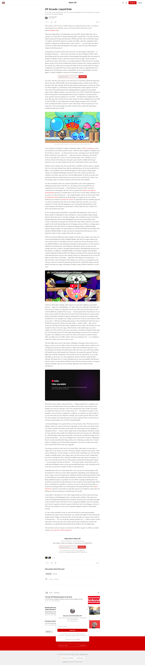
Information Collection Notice (72, 635)
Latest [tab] (50, 592)
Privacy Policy (84, 635)
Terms (76, 654)
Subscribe (132, 2)
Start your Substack (68, 658)
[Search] (123, 2)
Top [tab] (47, 592)
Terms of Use (80, 633)
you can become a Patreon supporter (60, 530)
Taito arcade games (88, 148)
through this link (54, 30)
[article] (72, 600)
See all (48, 631)
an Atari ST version (67, 199)
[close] (87, 609)
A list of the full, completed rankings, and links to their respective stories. (64, 599)
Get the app (80, 658)
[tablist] (51, 573)
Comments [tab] (48, 574)
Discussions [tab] (56, 592)
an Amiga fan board (51, 197)
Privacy (72, 654)
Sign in (140, 2)
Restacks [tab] (55, 574)
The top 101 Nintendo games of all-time (58, 597)
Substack (65, 662)
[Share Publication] (126, 2)
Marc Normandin (53, 17)
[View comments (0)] (51, 22)
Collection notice (83, 654)
